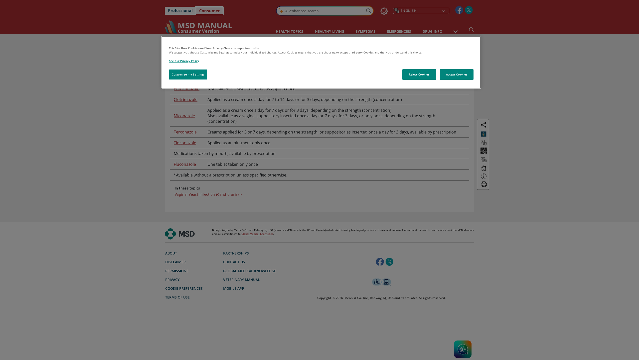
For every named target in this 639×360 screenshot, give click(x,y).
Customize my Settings (188, 74)
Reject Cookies (419, 74)
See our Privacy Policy (184, 61)
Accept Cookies (457, 74)
